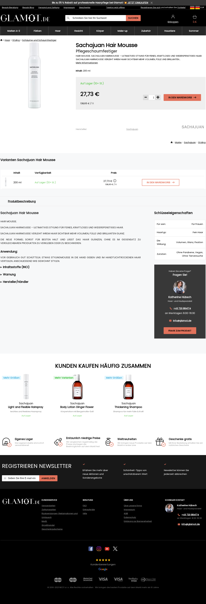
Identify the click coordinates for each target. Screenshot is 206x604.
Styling (16, 40)
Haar (7, 40)
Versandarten (48, 505)
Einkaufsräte (89, 509)
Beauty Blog (28, 7)
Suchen (133, 18)
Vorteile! (181, 7)
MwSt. (44, 521)
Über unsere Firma (133, 505)
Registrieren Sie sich (150, 7)
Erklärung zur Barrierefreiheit (138, 521)
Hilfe (85, 513)
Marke (178, 142)
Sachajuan (132, 129)
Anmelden (48, 478)
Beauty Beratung (10, 7)
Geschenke (84, 7)
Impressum (69, 7)
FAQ (85, 505)
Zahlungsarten (49, 509)
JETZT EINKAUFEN (138, 2)
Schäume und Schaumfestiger (39, 40)
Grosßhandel (48, 525)
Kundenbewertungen (103, 564)
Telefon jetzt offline (115, 7)
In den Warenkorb (180, 97)
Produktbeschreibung (22, 201)
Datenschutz (130, 517)
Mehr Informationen (87, 62)
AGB (126, 513)
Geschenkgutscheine (52, 529)
